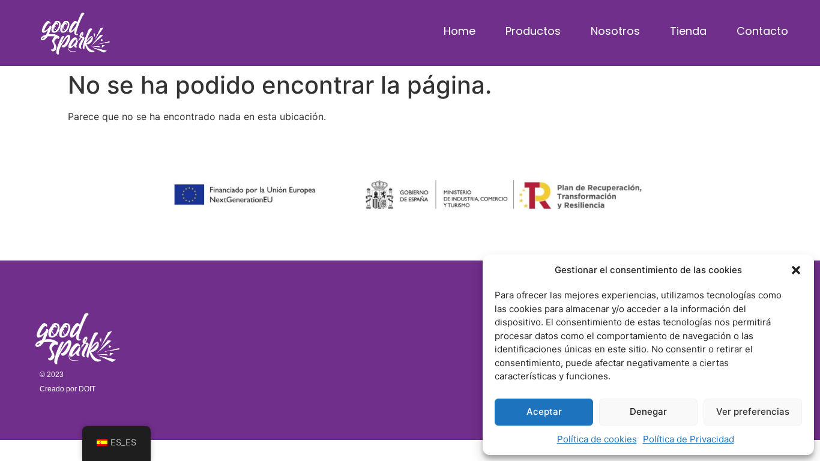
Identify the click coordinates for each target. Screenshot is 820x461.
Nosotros (615, 30)
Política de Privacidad (688, 439)
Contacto (762, 30)
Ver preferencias (752, 411)
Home (459, 30)
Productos (533, 30)
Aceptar (544, 411)
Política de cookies (597, 439)
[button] (796, 270)
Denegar (648, 411)
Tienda (688, 30)
